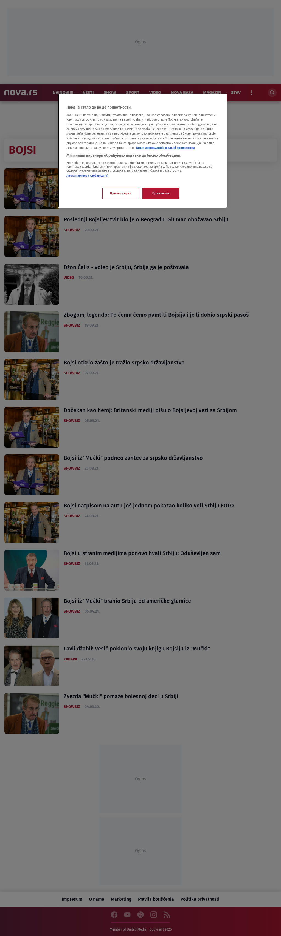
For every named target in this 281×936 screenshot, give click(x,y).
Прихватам (160, 193)
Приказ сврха (120, 193)
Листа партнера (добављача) (87, 176)
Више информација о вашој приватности (165, 148)
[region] (142, 151)
